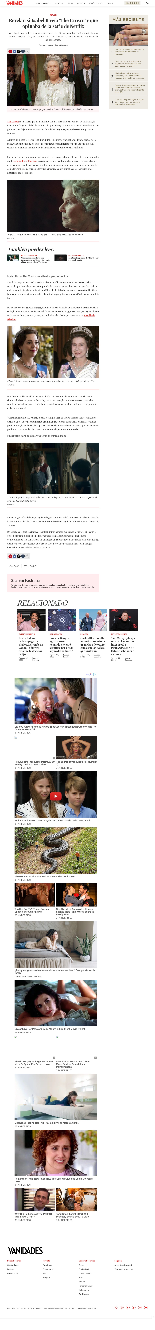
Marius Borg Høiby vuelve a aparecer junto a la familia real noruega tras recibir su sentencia (129, 75)
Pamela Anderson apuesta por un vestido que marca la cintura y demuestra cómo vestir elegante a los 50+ (130, 88)
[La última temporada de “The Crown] (60, 258)
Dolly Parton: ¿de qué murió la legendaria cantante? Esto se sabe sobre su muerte (128, 63)
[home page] (14, 3)
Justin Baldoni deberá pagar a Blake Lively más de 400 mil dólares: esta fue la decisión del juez (31, 646)
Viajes (110, 3)
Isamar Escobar (35, 659)
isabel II (13, 566)
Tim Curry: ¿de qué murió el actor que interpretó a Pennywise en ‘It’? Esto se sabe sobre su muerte (123, 646)
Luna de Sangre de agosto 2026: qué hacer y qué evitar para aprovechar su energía (129, 101)
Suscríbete (132, 3)
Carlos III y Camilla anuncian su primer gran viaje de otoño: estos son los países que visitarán (92, 644)
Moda (70, 3)
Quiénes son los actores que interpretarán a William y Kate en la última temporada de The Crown (35, 260)
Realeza (59, 3)
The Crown (29, 566)
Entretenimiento (43, 3)
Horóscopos (95, 3)
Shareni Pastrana (61, 45)
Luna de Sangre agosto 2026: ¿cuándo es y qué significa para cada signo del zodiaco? (61, 644)
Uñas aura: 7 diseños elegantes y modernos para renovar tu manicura (129, 51)
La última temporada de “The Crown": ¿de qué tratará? (83, 259)
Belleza (81, 3)
